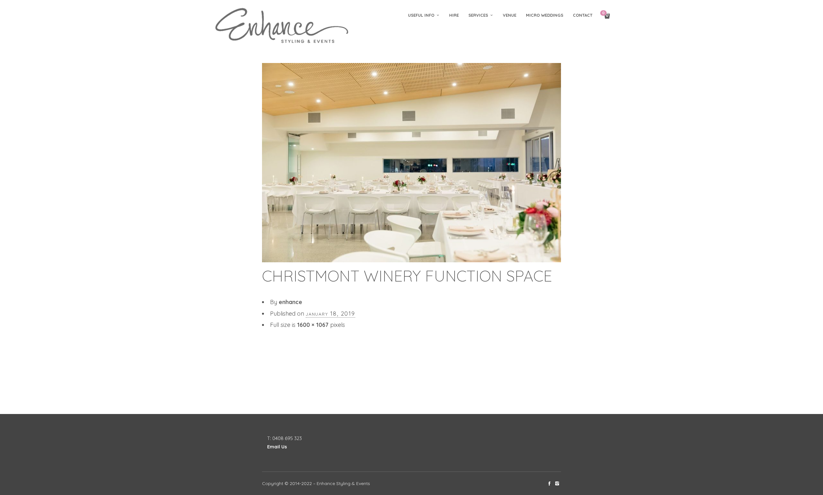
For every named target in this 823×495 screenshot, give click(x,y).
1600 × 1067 (313, 324)
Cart (603, 13)
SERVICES (478, 15)
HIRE (454, 15)
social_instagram (557, 483)
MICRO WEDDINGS (544, 15)
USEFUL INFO (421, 15)
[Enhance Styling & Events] (283, 26)
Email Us (277, 447)
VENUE (509, 15)
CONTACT (582, 15)
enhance (290, 302)
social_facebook (549, 483)
